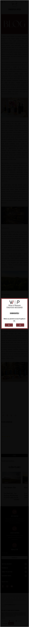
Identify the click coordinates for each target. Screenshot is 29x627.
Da (8, 325)
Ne (20, 325)
